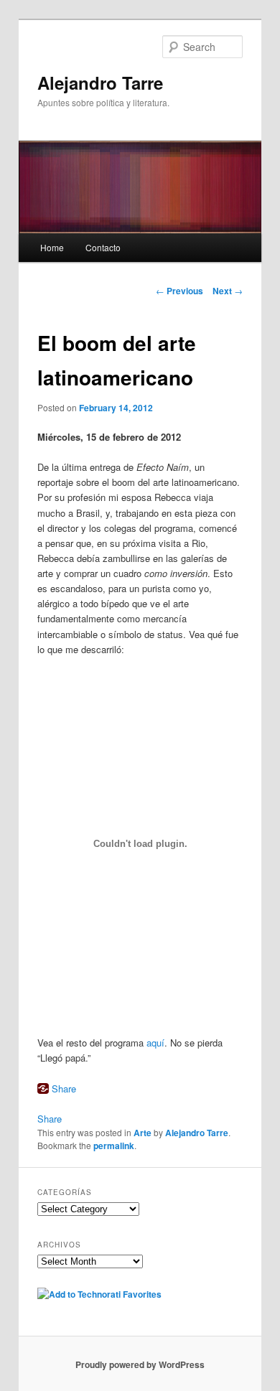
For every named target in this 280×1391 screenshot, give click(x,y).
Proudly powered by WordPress (140, 1364)
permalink (113, 1145)
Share (64, 1088)
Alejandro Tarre (100, 82)
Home (52, 247)
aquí (155, 1042)
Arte (142, 1132)
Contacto (103, 247)
